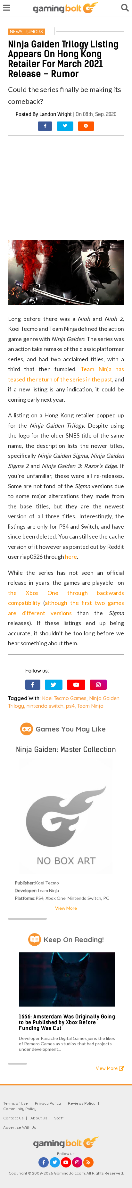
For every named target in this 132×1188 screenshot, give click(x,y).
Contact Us (13, 1118)
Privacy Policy (48, 1103)
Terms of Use (15, 1103)
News (16, 32)
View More (66, 908)
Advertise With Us (19, 1127)
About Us (38, 1118)
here (71, 556)
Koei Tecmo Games (64, 698)
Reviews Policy (81, 1103)
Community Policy (20, 1108)
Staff (59, 1118)
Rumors (34, 32)
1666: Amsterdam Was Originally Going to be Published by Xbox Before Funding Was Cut (67, 1022)
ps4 (70, 706)
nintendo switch (45, 706)
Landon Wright (55, 114)
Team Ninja (90, 706)
